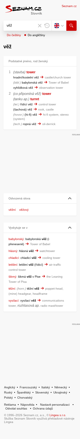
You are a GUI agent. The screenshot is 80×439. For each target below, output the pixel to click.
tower (30, 72)
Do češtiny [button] (14, 35)
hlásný (13, 251)
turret (34, 99)
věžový (24, 209)
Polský (8, 397)
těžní (12, 288)
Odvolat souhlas (16, 408)
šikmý (12, 276)
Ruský (8, 392)
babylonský (16, 239)
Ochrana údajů (43, 408)
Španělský (24, 392)
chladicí (14, 257)
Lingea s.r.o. (57, 415)
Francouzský (28, 387)
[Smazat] (39, 26)
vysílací (14, 300)
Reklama (10, 404)
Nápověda (27, 404)
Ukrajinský (60, 392)
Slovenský (42, 392)
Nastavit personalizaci (55, 404)
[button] (40, 198)
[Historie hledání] (47, 26)
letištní (13, 264)
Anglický (9, 387)
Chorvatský (24, 397)
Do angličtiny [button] (36, 35)
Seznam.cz (69, 6)
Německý (60, 387)
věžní (12, 209)
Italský (45, 387)
